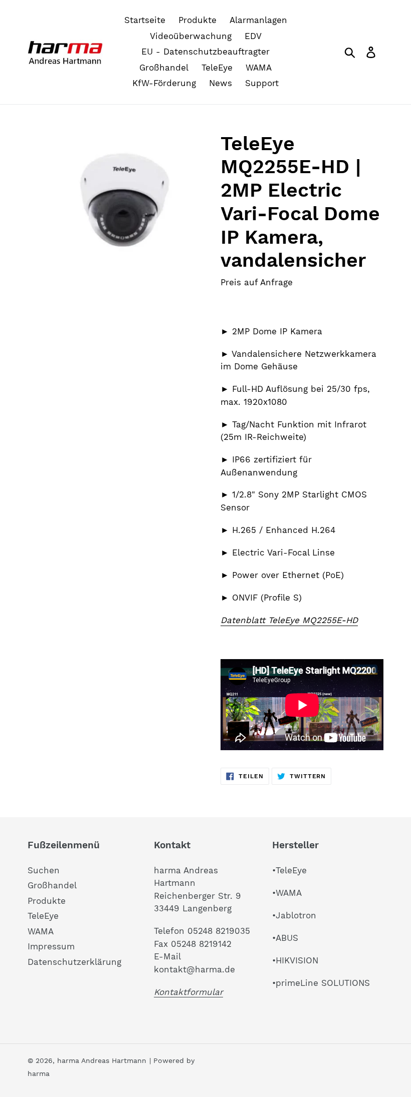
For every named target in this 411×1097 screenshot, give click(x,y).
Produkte (47, 901)
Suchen (44, 870)
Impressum (51, 946)
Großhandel (52, 885)
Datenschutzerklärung (74, 962)
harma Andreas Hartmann (101, 1060)
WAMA (41, 931)
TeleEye (43, 916)
